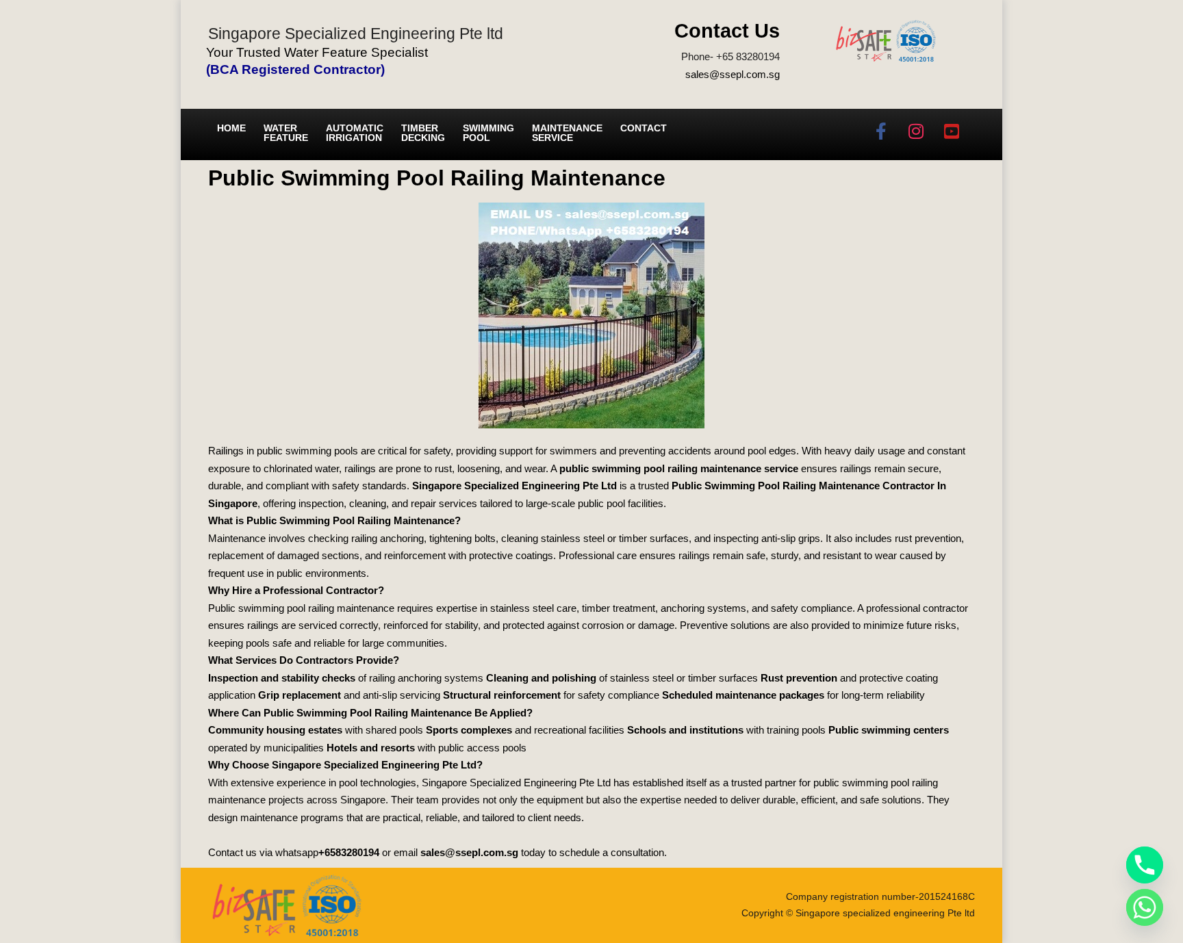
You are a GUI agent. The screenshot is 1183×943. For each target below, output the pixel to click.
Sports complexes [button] (469, 730)
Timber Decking (423, 132)
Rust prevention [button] (799, 678)
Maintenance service (567, 132)
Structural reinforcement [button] (502, 695)
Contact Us (727, 31)
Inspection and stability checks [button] (281, 678)
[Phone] (1144, 865)
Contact (643, 127)
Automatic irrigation (354, 132)
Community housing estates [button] (275, 730)
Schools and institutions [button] (685, 730)
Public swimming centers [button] (888, 730)
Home (231, 127)
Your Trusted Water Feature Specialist (317, 52)
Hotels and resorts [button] (371, 747)
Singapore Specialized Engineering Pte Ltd (514, 485)
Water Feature (286, 132)
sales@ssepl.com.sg (732, 74)
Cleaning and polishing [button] (541, 678)
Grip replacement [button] (299, 695)
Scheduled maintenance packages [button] (743, 695)
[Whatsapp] (1144, 907)
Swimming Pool (488, 132)
